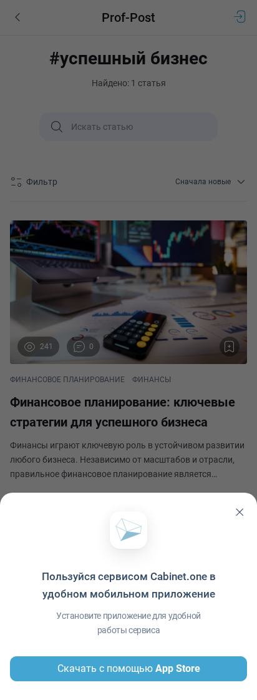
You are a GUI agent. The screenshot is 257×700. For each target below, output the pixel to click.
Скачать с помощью (128, 668)
